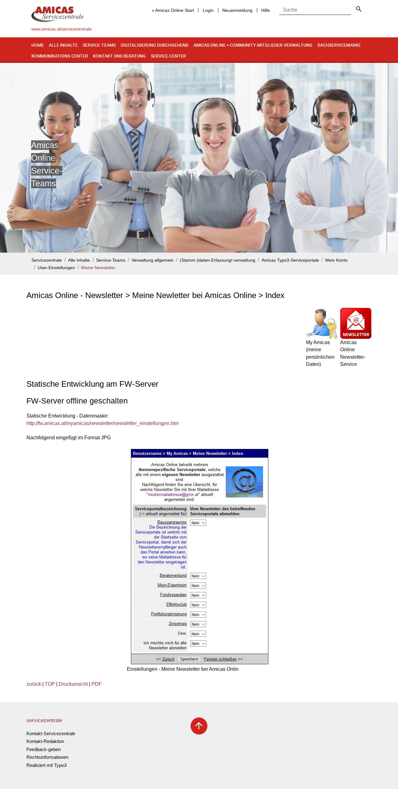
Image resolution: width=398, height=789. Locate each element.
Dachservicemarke (339, 45)
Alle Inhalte (63, 45)
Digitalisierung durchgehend (154, 45)
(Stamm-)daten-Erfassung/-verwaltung (217, 260)
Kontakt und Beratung (119, 56)
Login (208, 10)
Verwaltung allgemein (153, 260)
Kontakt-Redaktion (45, 741)
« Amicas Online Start (173, 10)
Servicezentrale (46, 260)
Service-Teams (99, 45)
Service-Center (168, 56)
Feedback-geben (43, 749)
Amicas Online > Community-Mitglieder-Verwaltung (252, 45)
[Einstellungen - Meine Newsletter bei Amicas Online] (199, 555)
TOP (50, 684)
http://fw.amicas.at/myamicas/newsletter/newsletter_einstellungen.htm (102, 423)
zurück (33, 684)
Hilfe (265, 10)
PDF (96, 684)
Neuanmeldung (237, 10)
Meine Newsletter (98, 267)
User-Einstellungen (56, 267)
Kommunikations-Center (59, 56)
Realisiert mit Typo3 (46, 765)
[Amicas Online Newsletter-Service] (356, 323)
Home (37, 45)
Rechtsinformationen (47, 757)
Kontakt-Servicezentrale (50, 733)
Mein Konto (336, 260)
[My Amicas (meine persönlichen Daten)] (321, 323)
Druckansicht (73, 684)
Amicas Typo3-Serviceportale (290, 260)
